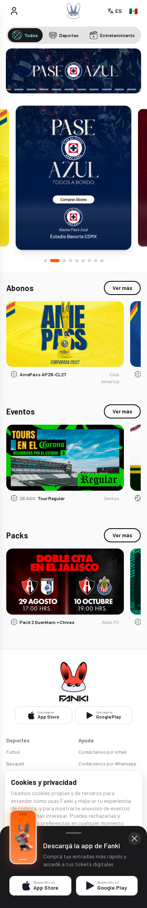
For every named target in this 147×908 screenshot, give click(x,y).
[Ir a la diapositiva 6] (56, 89)
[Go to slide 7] (89, 260)
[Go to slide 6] (83, 260)
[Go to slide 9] (101, 260)
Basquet (15, 763)
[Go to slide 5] (76, 260)
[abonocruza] (73, 177)
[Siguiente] (129, 71)
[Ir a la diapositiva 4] (31, 89)
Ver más (122, 287)
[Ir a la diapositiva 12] (131, 89)
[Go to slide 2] (55, 260)
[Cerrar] (134, 838)
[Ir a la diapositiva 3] (19, 89)
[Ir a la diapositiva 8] (81, 89)
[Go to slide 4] (70, 260)
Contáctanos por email (102, 751)
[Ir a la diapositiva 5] (44, 89)
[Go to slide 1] (45, 260)
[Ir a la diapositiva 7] (69, 89)
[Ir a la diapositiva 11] (119, 89)
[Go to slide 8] (95, 260)
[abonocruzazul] (73, 70)
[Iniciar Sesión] (14, 11)
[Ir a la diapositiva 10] (106, 89)
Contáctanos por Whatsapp (107, 763)
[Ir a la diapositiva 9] (94, 89)
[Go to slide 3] (64, 260)
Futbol (13, 751)
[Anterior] (18, 71)
